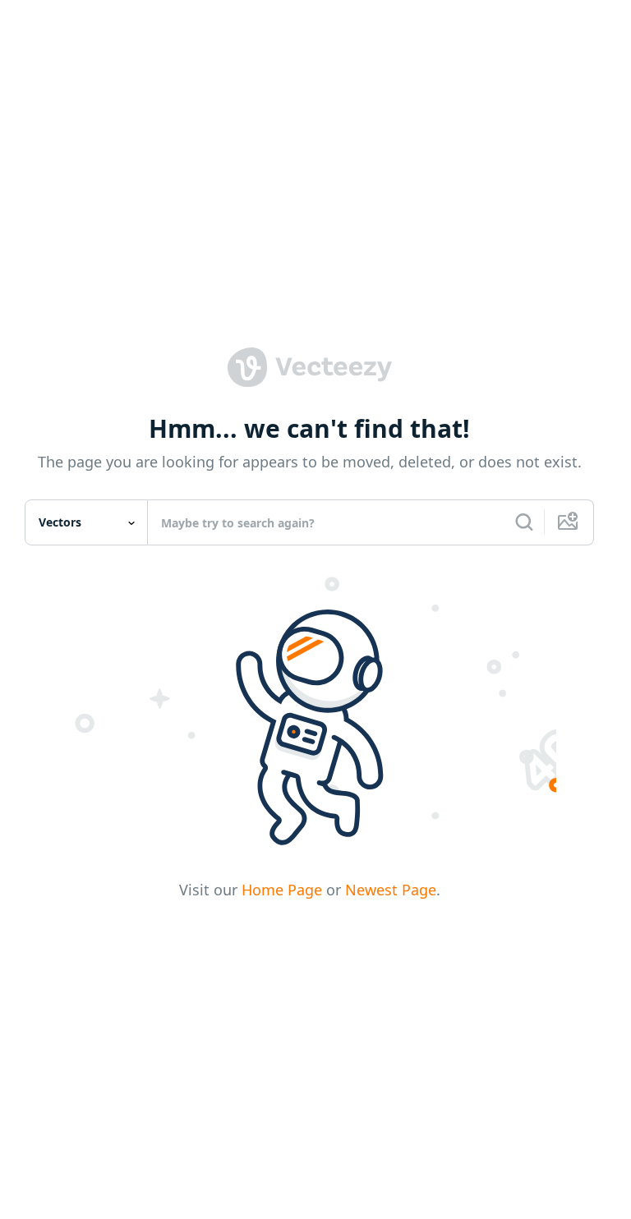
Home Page (282, 889)
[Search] (524, 522)
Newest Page (390, 889)
